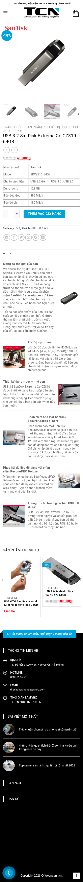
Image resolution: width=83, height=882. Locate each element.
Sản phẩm (34, 127)
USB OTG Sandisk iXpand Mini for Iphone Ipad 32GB (21, 603)
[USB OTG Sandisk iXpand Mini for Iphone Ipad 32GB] (21, 576)
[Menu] (5, 12)
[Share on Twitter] (21, 237)
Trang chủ (12, 127)
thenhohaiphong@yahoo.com (27, 689)
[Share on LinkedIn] (43, 237)
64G (20, 131)
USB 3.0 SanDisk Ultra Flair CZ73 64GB (59, 593)
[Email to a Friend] (28, 237)
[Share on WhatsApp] (6, 237)
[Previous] (9, 62)
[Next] (73, 62)
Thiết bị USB (57, 127)
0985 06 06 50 (18, 677)
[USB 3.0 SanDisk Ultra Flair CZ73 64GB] (62, 571)
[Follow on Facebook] (76, 876)
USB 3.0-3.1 (43, 228)
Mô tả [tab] (7, 253)
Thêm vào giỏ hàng (44, 214)
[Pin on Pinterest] (35, 237)
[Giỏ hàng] (76, 13)
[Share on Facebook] (14, 237)
